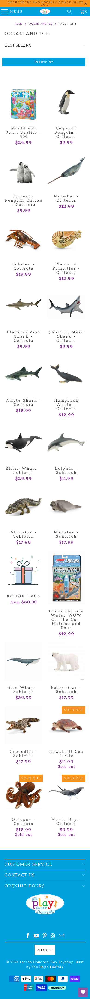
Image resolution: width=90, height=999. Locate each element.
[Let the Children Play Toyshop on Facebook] (28, 936)
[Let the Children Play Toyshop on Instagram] (53, 936)
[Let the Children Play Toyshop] (45, 11)
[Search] (69, 11)
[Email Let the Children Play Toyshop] (61, 936)
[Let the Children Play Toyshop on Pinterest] (44, 936)
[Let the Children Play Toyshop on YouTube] (36, 936)
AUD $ (42, 949)
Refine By (44, 62)
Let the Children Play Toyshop (47, 962)
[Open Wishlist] (83, 992)
